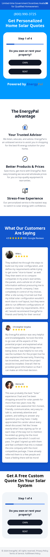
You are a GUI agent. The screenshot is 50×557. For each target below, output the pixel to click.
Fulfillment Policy (32, 553)
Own (25, 62)
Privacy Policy (42, 550)
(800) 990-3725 (25, 14)
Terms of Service (16, 553)
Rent (25, 71)
